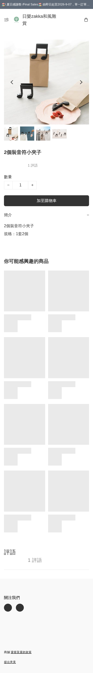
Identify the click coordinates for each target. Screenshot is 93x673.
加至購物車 (47, 201)
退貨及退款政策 (21, 652)
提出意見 (10, 662)
